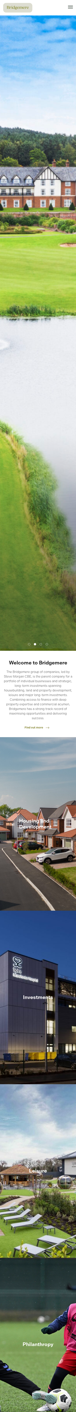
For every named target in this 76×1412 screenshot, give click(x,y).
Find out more (34, 727)
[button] (29, 644)
